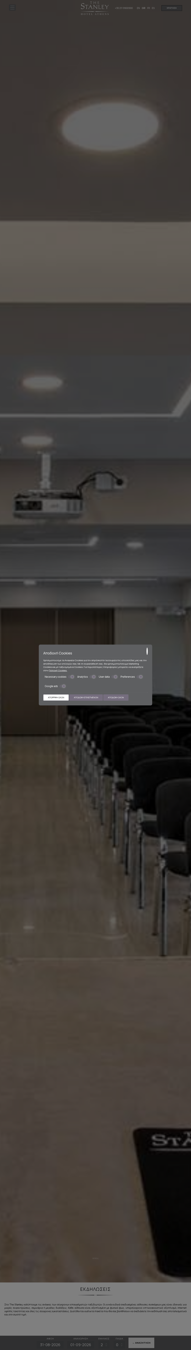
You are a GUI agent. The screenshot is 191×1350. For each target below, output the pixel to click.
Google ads (51, 686)
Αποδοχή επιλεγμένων (86, 697)
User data (104, 676)
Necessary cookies (55, 676)
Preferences (128, 676)
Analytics (82, 676)
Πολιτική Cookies (58, 670)
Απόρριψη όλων (56, 697)
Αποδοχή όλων (116, 697)
